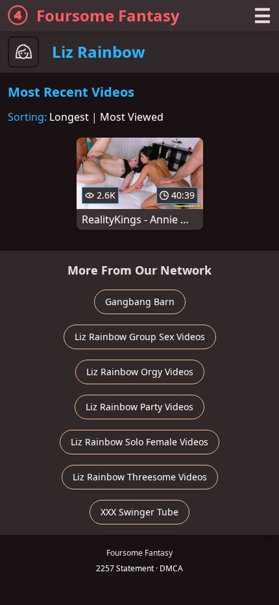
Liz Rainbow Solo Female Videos (139, 442)
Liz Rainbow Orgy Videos (139, 371)
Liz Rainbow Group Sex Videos (140, 336)
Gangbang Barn (140, 301)
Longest (69, 117)
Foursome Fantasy (108, 15)
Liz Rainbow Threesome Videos (140, 477)
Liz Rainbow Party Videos (139, 407)
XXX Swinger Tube (139, 512)
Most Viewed (132, 117)
